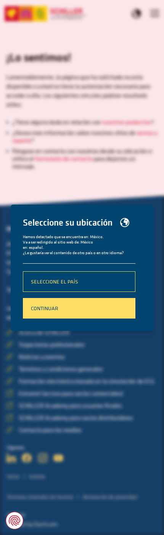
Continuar (44, 308)
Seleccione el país (54, 281)
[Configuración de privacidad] (14, 520)
